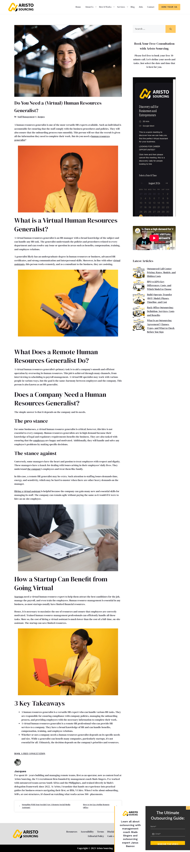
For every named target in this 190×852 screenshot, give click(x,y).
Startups (18, 596)
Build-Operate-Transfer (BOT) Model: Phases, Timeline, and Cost (159, 298)
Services (121, 6)
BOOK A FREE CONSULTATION (29, 753)
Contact (150, 6)
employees (39, 440)
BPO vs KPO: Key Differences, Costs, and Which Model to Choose (159, 285)
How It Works (105, 6)
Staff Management (26, 116)
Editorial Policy (96, 836)
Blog (133, 6)
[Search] (171, 29)
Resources (71, 831)
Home (78, 6)
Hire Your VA (169, 7)
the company (34, 469)
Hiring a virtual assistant (27, 491)
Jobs (141, 6)
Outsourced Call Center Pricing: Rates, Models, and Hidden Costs (161, 272)
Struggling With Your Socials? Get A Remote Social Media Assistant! (46, 806)
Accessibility (87, 831)
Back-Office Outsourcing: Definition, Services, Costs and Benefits (160, 311)
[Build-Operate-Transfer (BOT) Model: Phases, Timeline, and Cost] (139, 299)
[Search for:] (149, 29)
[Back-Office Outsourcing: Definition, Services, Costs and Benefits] (139, 312)
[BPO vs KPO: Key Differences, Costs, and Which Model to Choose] (139, 286)
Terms (100, 831)
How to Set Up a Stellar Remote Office (96, 806)
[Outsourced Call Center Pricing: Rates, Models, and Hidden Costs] (139, 273)
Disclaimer (113, 831)
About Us (89, 6)
